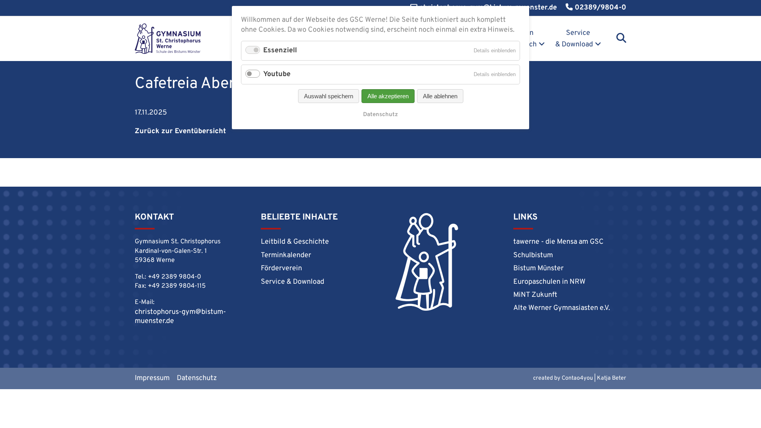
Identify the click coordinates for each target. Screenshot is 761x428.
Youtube (277, 74)
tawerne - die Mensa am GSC (558, 241)
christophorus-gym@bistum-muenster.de (180, 317)
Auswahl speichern (328, 96)
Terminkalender (286, 255)
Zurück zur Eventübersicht (180, 131)
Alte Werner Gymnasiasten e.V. (561, 308)
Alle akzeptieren (388, 96)
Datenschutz (197, 378)
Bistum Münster (538, 268)
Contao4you (577, 378)
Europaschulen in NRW (549, 282)
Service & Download (574, 39)
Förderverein (281, 268)
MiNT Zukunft (535, 295)
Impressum (152, 378)
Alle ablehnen (440, 96)
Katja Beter (611, 378)
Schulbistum (533, 255)
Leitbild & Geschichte (295, 241)
